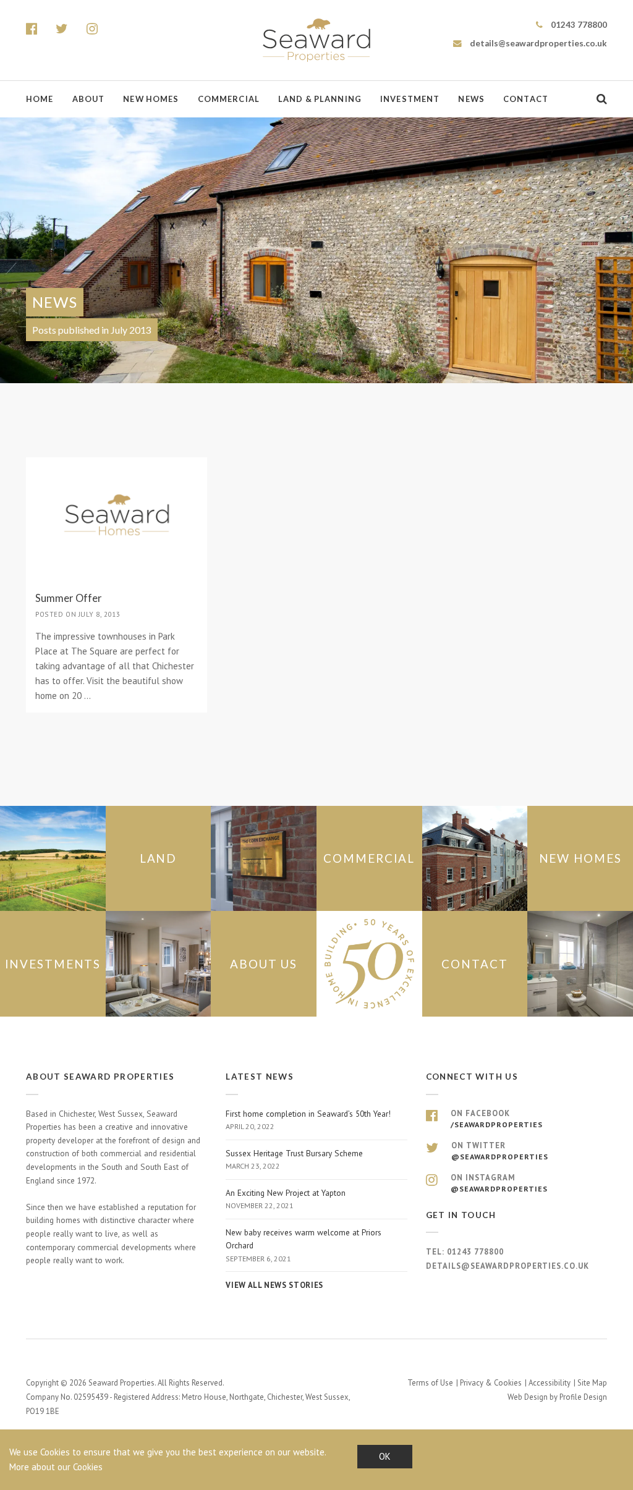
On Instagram (499, 1182)
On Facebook (497, 1118)
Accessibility (550, 1383)
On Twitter (499, 1150)
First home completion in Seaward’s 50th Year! (308, 1120)
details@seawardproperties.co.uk (537, 43)
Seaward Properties (316, 40)
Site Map (592, 1383)
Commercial (229, 99)
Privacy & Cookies (491, 1383)
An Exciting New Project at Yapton (286, 1199)
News (471, 99)
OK (385, 1456)
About (88, 99)
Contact (525, 99)
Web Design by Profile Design (557, 1397)
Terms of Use (430, 1383)
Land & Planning (320, 99)
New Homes (151, 99)
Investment (410, 99)
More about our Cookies (56, 1467)
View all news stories (274, 1285)
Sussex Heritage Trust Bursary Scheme (294, 1159)
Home (40, 99)
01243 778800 (578, 25)
